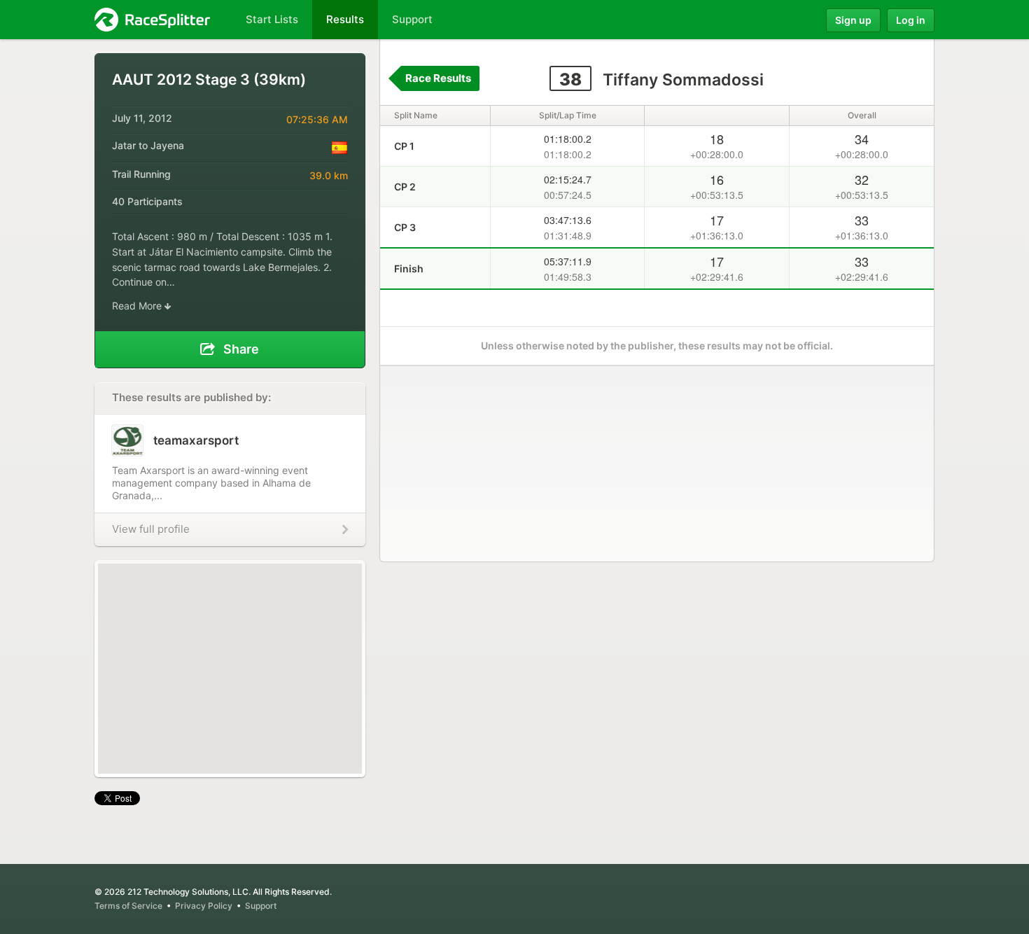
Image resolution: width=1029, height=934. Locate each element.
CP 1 (404, 146)
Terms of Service (128, 905)
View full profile (151, 529)
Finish (409, 268)
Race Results (438, 78)
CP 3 (405, 227)
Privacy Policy (203, 905)
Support (260, 905)
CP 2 (405, 187)
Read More (138, 306)
